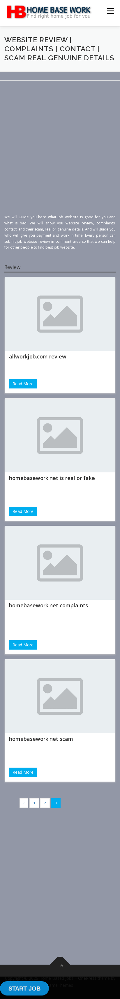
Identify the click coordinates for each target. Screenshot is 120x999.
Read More (23, 383)
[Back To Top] (60, 964)
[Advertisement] (60, 152)
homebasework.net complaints (48, 605)
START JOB (24, 988)
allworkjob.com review (37, 356)
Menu (110, 10)
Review (12, 266)
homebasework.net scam (41, 738)
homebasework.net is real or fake (52, 477)
